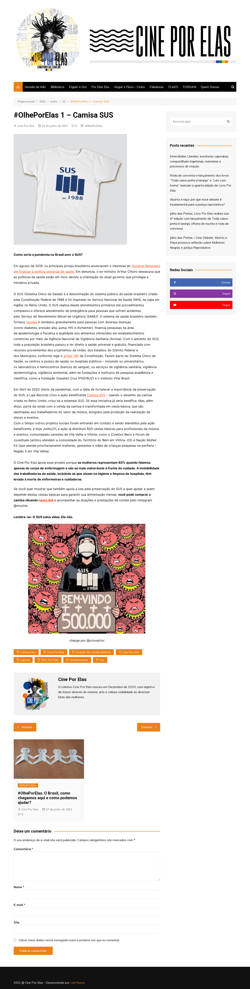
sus (102, 660)
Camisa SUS (96, 395)
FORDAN (189, 87)
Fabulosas (157, 87)
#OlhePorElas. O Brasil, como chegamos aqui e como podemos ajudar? (47, 798)
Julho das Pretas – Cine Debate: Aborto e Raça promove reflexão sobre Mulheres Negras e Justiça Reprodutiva (198, 242)
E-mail (19, 905)
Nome (19, 887)
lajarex (25, 660)
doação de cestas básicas (93, 652)
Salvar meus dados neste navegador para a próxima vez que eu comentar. (69, 940)
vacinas (31, 322)
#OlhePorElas (93, 126)
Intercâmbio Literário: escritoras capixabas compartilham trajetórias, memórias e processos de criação (199, 161)
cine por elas (55, 652)
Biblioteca (57, 87)
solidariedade (79, 660)
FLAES (173, 87)
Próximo (146, 727)
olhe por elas (49, 660)
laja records (130, 652)
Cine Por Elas (25, 126)
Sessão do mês (35, 87)
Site (17, 922)
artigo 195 (71, 356)
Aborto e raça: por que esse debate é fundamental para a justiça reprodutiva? (197, 201)
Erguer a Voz (78, 87)
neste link (46, 500)
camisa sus (28, 652)
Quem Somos (210, 87)
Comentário (23, 849)
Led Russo (77, 983)
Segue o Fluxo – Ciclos (129, 87)
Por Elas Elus (100, 87)
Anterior (26, 727)
